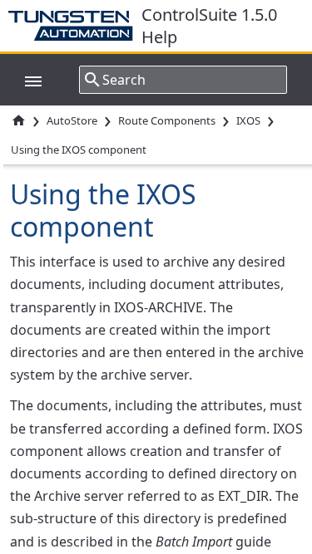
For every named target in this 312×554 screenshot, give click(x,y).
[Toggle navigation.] (25, 79)
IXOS (248, 120)
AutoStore (72, 120)
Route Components (166, 120)
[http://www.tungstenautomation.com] (74, 25)
